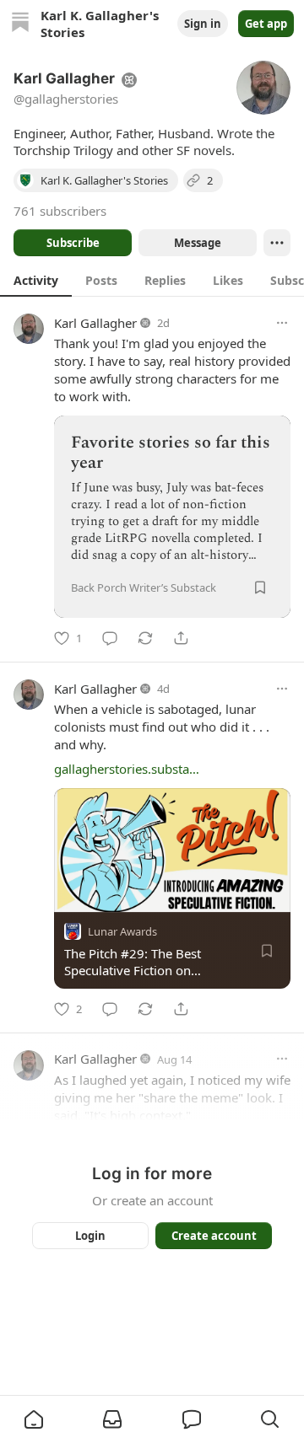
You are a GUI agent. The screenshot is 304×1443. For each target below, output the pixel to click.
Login (90, 1235)
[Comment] (109, 638)
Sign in (202, 23)
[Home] (20, 24)
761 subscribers (60, 210)
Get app (266, 23)
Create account (214, 1235)
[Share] (180, 638)
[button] (33, 1419)
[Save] (260, 587)
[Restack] (145, 638)
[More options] (282, 322)
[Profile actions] (276, 242)
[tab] (36, 280)
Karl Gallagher (95, 322)
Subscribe (73, 242)
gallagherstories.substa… (126, 768)
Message (197, 242)
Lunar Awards (122, 931)
